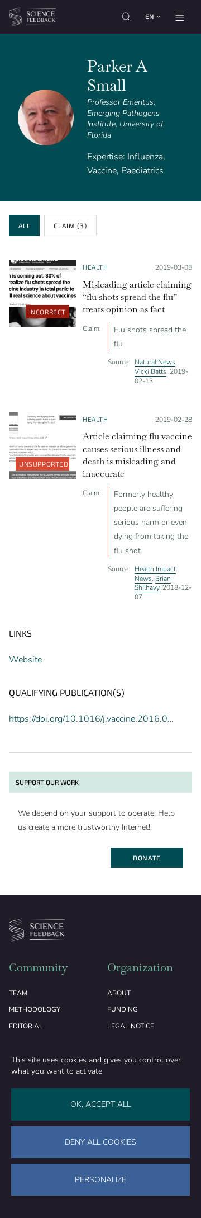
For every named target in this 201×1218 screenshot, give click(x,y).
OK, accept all (100, 1104)
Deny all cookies (100, 1142)
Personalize (100, 1179)
